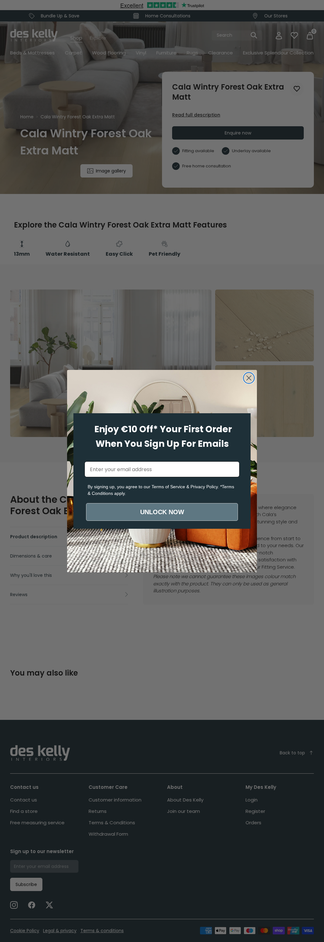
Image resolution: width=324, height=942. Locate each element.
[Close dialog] (248, 378)
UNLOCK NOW (162, 511)
